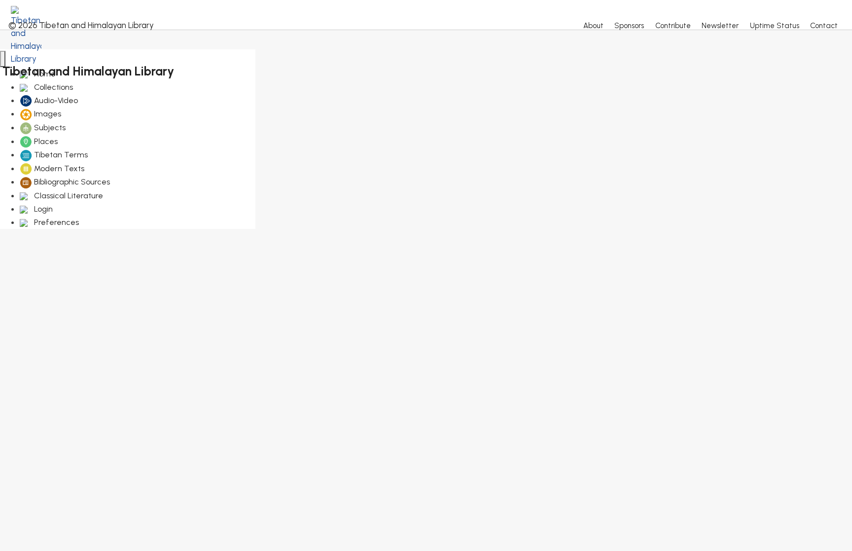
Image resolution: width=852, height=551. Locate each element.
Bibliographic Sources (71, 181)
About (593, 25)
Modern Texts (58, 168)
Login (42, 209)
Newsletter (720, 25)
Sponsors (629, 25)
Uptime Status (774, 25)
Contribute (673, 25)
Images (46, 113)
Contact (824, 25)
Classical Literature (67, 195)
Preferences (55, 222)
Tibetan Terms (60, 154)
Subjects (49, 127)
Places (45, 141)
